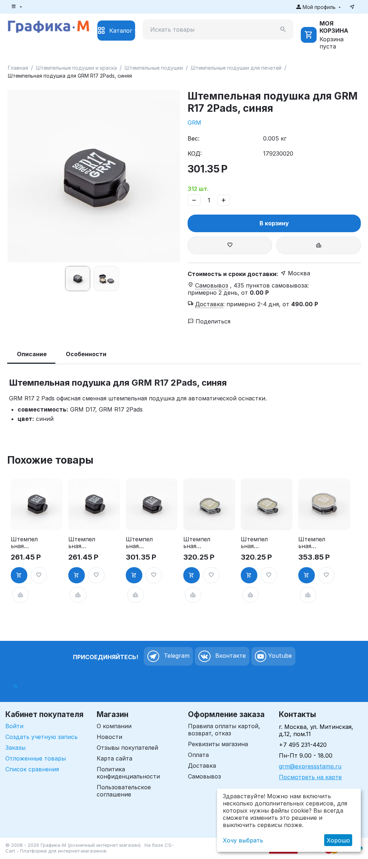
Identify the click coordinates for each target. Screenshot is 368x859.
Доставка (202, 765)
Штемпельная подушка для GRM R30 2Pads (312, 543)
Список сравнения (32, 769)
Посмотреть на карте (310, 777)
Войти (14, 726)
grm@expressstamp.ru (310, 766)
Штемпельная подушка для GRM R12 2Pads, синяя (81, 543)
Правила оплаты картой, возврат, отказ (224, 729)
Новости (109, 736)
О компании (114, 726)
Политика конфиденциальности (128, 773)
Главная (18, 68)
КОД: (195, 153)
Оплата (198, 754)
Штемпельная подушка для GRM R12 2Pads (25, 543)
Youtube (279, 656)
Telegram (175, 656)
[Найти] (283, 29)
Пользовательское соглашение (124, 791)
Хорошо (338, 840)
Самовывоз (204, 776)
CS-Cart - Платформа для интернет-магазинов (89, 848)
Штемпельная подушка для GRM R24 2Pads (197, 543)
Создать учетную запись (41, 736)
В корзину (274, 223)
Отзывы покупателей (127, 747)
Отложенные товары (35, 758)
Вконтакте (229, 656)
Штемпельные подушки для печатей (236, 68)
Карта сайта (114, 758)
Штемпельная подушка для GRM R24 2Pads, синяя (254, 543)
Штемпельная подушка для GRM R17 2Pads (140, 543)
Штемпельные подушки (154, 68)
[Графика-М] (48, 25)
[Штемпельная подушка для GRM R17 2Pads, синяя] (93, 176)
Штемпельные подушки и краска (76, 68)
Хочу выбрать (243, 840)
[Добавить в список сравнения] (318, 245)
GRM (194, 122)
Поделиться (212, 321)
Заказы (15, 747)
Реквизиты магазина (218, 744)
